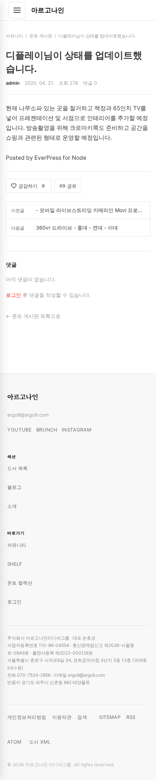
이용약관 (62, 717)
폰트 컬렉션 (19, 583)
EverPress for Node (60, 157)
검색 (82, 717)
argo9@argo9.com (28, 415)
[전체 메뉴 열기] (17, 10)
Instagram (76, 430)
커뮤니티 (14, 36)
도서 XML (40, 742)
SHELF (14, 564)
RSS (130, 717)
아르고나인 (48, 10)
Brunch (47, 430)
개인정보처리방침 (26, 717)
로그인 (13, 295)
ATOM (14, 742)
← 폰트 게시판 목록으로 (33, 316)
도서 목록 (17, 468)
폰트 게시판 (40, 36)
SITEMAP (109, 717)
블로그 (14, 487)
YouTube (19, 430)
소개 (12, 506)
